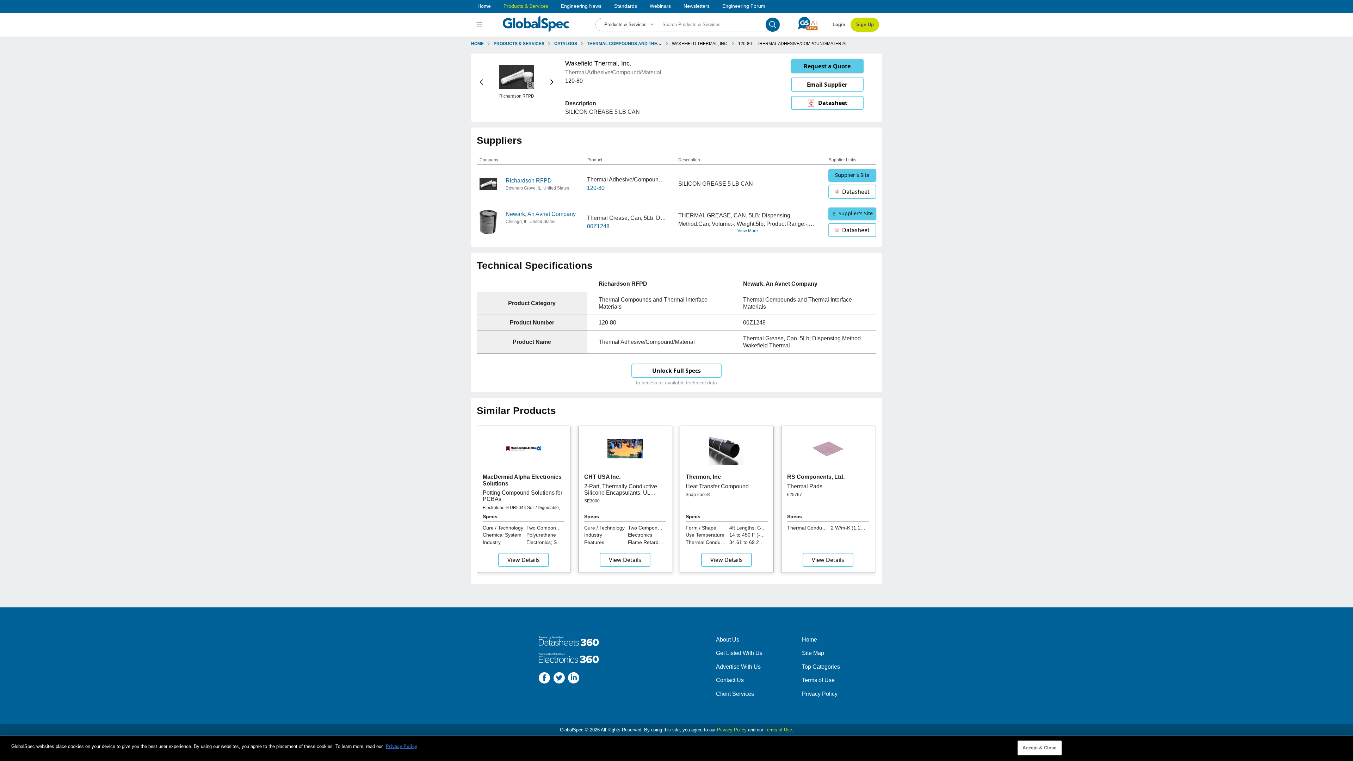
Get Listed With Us (739, 653)
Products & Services (525, 6)
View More (747, 230)
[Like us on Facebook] (544, 679)
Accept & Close (1039, 747)
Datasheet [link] (832, 103)
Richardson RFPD (529, 181)
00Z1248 (598, 226)
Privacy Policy (820, 694)
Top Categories (821, 667)
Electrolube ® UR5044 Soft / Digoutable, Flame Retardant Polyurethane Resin (521, 510)
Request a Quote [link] (827, 66)
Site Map (813, 653)
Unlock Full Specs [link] (676, 371)
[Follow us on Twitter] (559, 679)
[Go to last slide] (481, 82)
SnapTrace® (698, 494)
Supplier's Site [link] (852, 175)
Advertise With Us (738, 667)
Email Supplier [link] (827, 84)
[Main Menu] (480, 24)
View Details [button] (523, 560)
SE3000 (592, 501)
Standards (625, 6)
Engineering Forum (743, 6)
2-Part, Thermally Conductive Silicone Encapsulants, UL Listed (620, 492)
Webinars (660, 6)
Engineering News (581, 6)
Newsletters (697, 6)
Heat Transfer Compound (717, 486)
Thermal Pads (804, 486)
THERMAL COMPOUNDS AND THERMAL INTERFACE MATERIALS (653, 43)
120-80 (596, 188)
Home (484, 6)
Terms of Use (818, 680)
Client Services (735, 694)
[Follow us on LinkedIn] (573, 679)
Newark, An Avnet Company (541, 214)
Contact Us (730, 680)
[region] (676, 748)
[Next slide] (552, 82)
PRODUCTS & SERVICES (519, 43)
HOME (477, 43)
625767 (794, 494)
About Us (727, 640)
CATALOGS (565, 43)
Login (839, 24)
